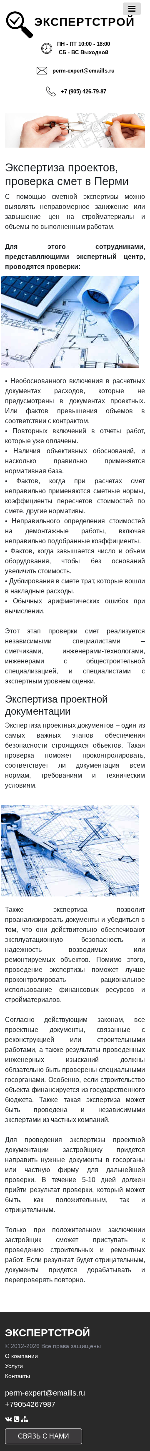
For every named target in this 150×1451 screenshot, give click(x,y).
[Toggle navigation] (132, 9)
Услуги (14, 1366)
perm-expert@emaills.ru (83, 71)
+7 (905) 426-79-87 (83, 91)
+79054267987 (30, 1404)
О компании (21, 1356)
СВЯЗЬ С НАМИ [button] (43, 1436)
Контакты (17, 1376)
